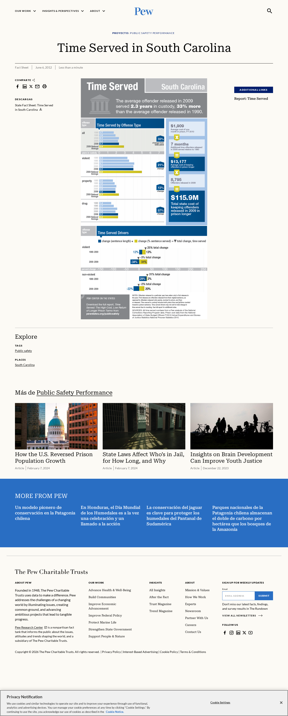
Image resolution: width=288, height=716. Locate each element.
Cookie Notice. (115, 711)
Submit (263, 595)
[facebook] (17, 86)
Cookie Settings (220, 702)
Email (225, 589)
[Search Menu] (269, 11)
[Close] (281, 702)
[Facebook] (224, 632)
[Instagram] (231, 632)
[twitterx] (31, 86)
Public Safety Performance (74, 392)
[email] (37, 86)
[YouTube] (250, 632)
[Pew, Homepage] (144, 11)
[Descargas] (270, 75)
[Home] (51, 571)
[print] (44, 86)
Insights (155, 582)
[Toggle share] (259, 75)
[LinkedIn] (238, 632)
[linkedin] (24, 86)
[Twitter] (244, 633)
